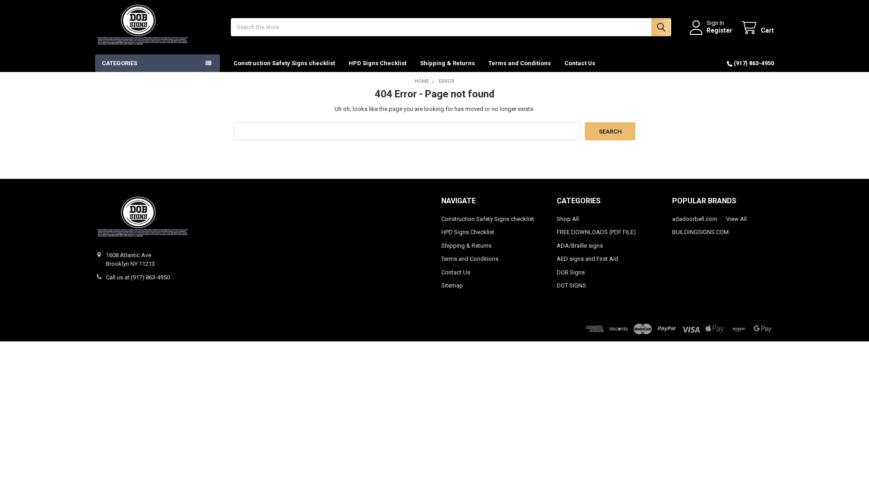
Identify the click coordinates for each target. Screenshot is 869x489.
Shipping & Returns (447, 63)
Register (719, 30)
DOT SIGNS (571, 285)
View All (736, 219)
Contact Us (579, 63)
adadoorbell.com (694, 219)
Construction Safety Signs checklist (284, 63)
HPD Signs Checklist (377, 63)
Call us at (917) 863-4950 (138, 277)
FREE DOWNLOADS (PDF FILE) (596, 232)
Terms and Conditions (519, 63)
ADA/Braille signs (580, 245)
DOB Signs (571, 272)
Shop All (568, 219)
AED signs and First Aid (587, 258)
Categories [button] (119, 63)
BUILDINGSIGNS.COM (700, 232)
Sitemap (452, 285)
